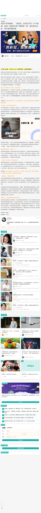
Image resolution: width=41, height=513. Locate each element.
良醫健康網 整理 (18, 56)
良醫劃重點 (6, 56)
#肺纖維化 (3, 227)
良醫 (1, 18)
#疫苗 (12, 227)
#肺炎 (8, 227)
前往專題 (20, 402)
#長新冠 (17, 227)
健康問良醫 (4, 18)
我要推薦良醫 (20, 448)
